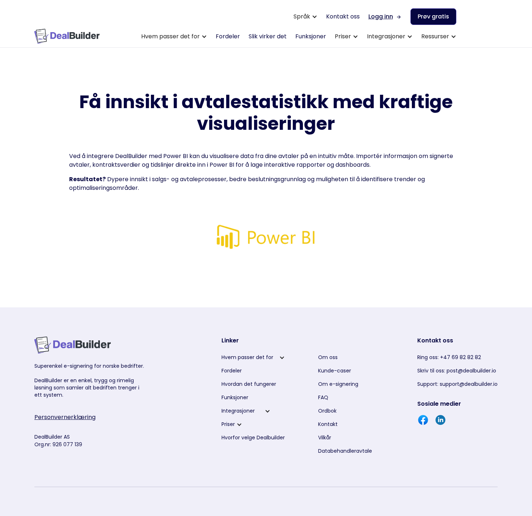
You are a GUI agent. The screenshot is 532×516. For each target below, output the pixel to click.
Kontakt (328, 424)
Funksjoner (310, 36)
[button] (305, 16)
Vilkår (324, 437)
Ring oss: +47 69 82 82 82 (449, 357)
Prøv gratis (433, 16)
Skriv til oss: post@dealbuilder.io (456, 370)
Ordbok (327, 410)
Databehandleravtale (345, 451)
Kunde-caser (334, 370)
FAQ (323, 397)
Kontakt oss (343, 16)
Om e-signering (338, 384)
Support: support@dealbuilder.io (457, 384)
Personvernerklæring (65, 417)
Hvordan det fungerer (248, 384)
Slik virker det (268, 36)
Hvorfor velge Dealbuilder (253, 437)
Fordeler (228, 36)
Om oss (328, 357)
